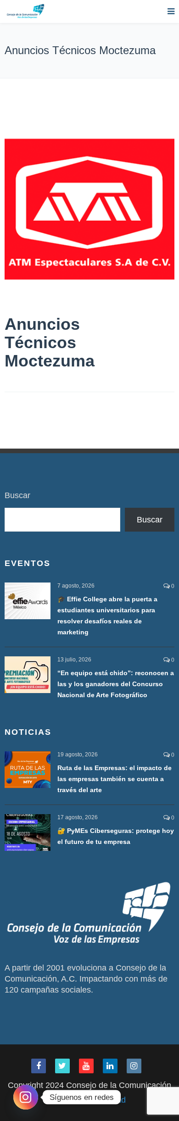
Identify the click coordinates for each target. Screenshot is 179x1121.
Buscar (17, 495)
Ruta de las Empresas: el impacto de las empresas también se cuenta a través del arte (114, 779)
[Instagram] (25, 1097)
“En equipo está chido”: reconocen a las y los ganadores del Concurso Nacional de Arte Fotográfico (115, 684)
